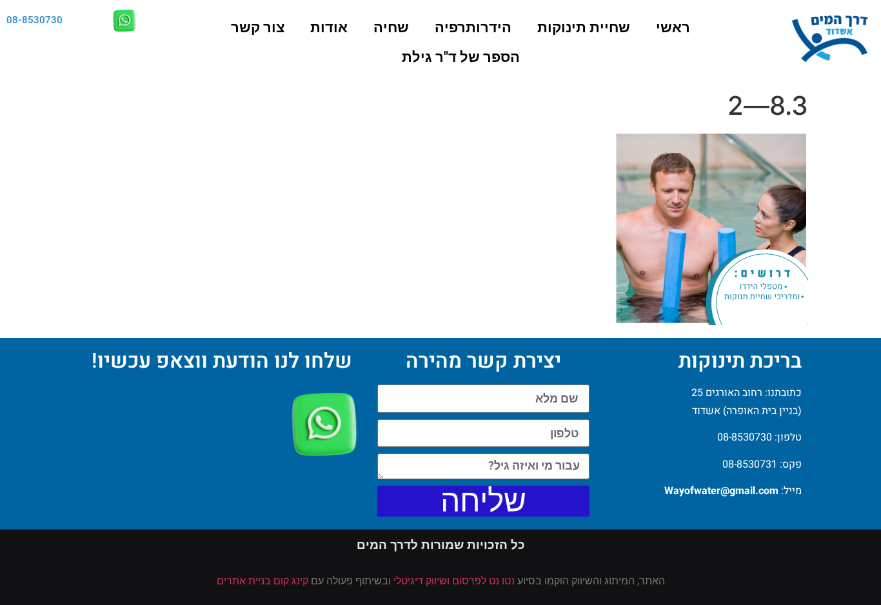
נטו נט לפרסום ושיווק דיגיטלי (454, 581)
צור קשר (257, 27)
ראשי (673, 27)
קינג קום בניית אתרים (262, 581)
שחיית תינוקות (583, 27)
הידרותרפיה (473, 27)
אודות (329, 27)
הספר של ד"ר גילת (461, 57)
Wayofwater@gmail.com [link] (721, 491)
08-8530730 (34, 20)
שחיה (391, 27)
